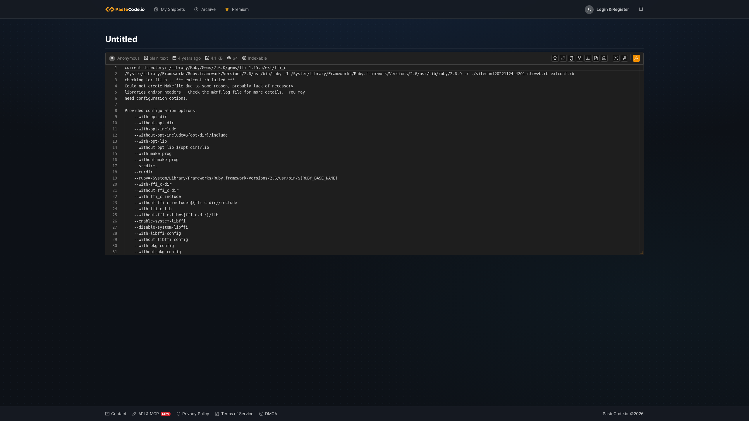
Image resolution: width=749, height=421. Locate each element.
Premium (240, 9)
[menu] (374, 9)
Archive (208, 9)
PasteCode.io (615, 413)
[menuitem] (127, 9)
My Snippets (173, 9)
